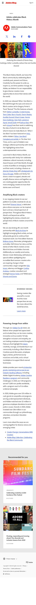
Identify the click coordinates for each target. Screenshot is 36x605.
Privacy (24, 566)
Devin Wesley (27, 114)
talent (25, 344)
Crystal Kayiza (25, 112)
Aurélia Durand (8, 117)
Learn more (21, 311)
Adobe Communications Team (21, 27)
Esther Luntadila (13, 112)
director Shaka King (10, 171)
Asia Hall (17, 120)
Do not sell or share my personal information (14, 571)
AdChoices (7, 574)
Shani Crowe (19, 117)
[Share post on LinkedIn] (14, 37)
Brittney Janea (8, 241)
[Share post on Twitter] (7, 37)
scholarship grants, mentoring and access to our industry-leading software (17, 370)
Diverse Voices (16, 204)
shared (9, 125)
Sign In (31, 3)
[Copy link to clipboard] (29, 37)
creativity (10, 490)
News (11, 13)
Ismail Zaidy (12, 123)
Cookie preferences (15, 568)
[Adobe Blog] (21, 3)
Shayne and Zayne (10, 276)
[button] (18, 558)
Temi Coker (7, 114)
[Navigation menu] (3, 3)
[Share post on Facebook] (22, 37)
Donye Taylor (15, 274)
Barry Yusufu (16, 114)
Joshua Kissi (24, 123)
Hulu (28, 134)
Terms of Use (6, 568)
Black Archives (21, 230)
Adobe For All (17, 328)
